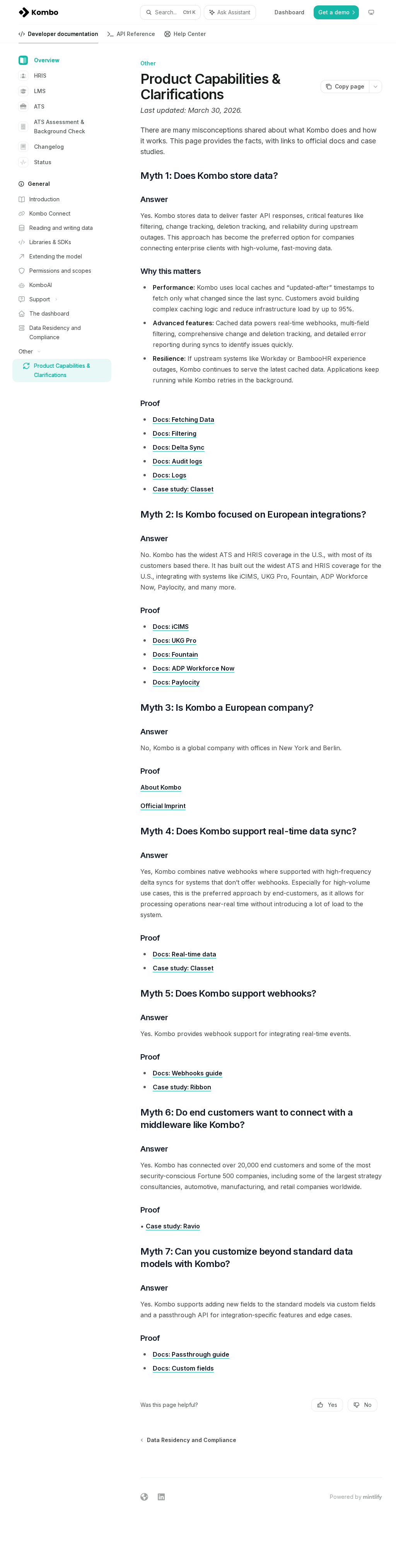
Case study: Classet (183, 489)
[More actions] (375, 86)
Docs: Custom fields (183, 1368)
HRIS (40, 75)
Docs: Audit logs (177, 461)
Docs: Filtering (174, 433)
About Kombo (160, 787)
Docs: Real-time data (184, 954)
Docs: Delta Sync (179, 447)
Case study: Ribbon (182, 1087)
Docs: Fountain (175, 654)
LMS (40, 91)
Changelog (49, 146)
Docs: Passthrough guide (191, 1354)
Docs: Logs (169, 475)
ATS (39, 106)
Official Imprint (163, 806)
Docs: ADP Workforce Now (193, 668)
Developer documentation (63, 34)
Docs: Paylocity (176, 682)
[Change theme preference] (371, 12)
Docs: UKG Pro (174, 640)
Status (42, 162)
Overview (47, 60)
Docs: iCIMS (171, 626)
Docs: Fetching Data (183, 419)
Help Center (190, 34)
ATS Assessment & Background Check (59, 126)
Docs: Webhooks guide (187, 1073)
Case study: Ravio (173, 1226)
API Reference (136, 34)
